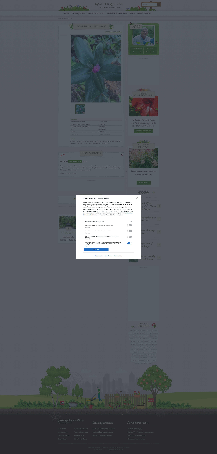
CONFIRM (96, 249)
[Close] (137, 198)
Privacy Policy (118, 255)
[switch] (129, 225)
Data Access (108, 255)
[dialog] (108, 227)
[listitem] (108, 221)
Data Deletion (99, 255)
